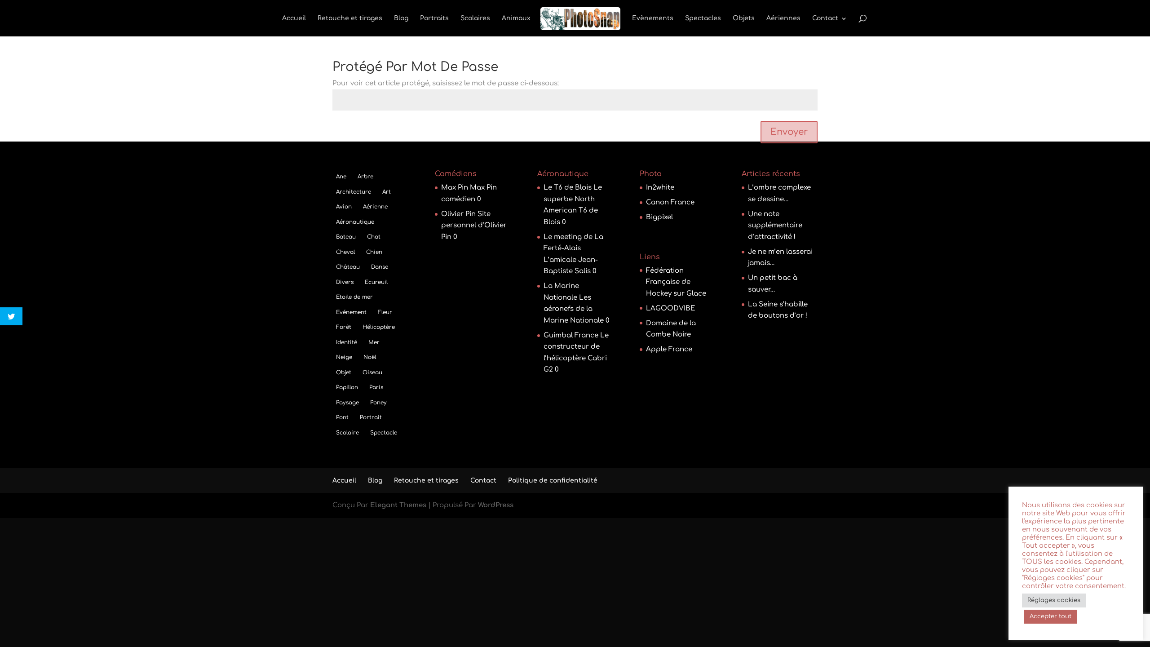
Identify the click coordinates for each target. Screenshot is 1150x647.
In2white (660, 187)
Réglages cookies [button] (1053, 600)
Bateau (346, 237)
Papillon (347, 387)
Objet (343, 372)
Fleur (385, 312)
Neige (344, 357)
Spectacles (703, 18)
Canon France (670, 202)
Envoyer (789, 132)
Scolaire (347, 433)
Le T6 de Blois (568, 187)
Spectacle (383, 433)
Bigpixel (659, 217)
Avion (344, 207)
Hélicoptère (379, 327)
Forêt (343, 327)
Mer (374, 342)
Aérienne (375, 207)
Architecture (353, 192)
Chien (374, 252)
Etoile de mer (354, 297)
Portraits (434, 18)
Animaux (516, 18)
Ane (341, 176)
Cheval (345, 252)
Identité (346, 342)
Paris (376, 387)
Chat (373, 237)
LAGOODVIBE (670, 308)
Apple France (669, 349)
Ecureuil (376, 282)
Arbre (365, 176)
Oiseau (372, 372)
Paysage (347, 402)
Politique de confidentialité (552, 480)
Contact (825, 18)
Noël (369, 357)
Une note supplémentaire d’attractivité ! (775, 225)
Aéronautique (355, 222)
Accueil (294, 18)
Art (386, 192)
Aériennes (783, 18)
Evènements (652, 18)
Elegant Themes (398, 505)
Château (348, 267)
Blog (401, 18)
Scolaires (475, 18)
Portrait (371, 417)
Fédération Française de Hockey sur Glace (676, 282)
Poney (378, 402)
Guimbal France (571, 335)
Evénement (351, 312)
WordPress (495, 505)
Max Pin (454, 187)
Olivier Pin (458, 214)
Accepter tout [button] (1050, 616)
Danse (379, 267)
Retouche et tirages (350, 18)
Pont (342, 417)
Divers (345, 282)
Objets (744, 18)
